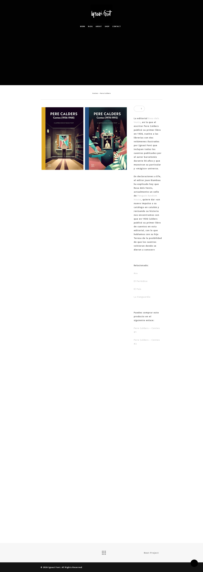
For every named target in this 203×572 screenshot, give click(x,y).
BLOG (90, 26)
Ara (136, 273)
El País (137, 289)
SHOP (107, 26)
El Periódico (141, 281)
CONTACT (116, 26)
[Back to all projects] (104, 552)
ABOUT (99, 26)
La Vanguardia (142, 297)
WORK (82, 26)
